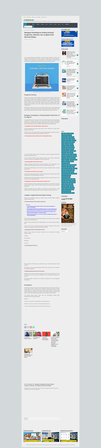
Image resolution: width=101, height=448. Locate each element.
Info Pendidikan (71, 147)
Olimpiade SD (69, 166)
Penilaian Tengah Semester (66, 175)
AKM (64, 133)
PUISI (69, 180)
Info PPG (63, 149)
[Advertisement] (50, 7)
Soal (55, 24)
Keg (46, 24)
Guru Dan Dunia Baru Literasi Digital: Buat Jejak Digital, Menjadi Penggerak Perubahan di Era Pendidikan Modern (71, 104)
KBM (68, 154)
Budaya (73, 138)
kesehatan (74, 156)
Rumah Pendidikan (72, 182)
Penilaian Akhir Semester (66, 173)
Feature (73, 142)
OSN (62, 168)
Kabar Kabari (64, 154)
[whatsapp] (34, 327)
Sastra (33, 24)
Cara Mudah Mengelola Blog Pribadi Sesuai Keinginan (71, 80)
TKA (72, 184)
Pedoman (63, 170)
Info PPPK (67, 149)
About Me (33, 17)
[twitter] (28, 327)
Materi (68, 163)
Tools (51, 24)
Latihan (63, 161)
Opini (73, 166)
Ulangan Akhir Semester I (69, 189)
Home (24, 17)
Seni (69, 184)
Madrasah (67, 161)
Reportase (63, 182)
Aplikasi (68, 133)
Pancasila (66, 168)
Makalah (71, 161)
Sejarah (66, 184)
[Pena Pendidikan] (47, 20)
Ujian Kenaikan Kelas (65, 187)
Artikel (72, 133)
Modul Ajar (64, 166)
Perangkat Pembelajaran (66, 177)
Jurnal (72, 152)
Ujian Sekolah (72, 187)
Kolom (42, 24)
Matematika (64, 163)
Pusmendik (73, 180)
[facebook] (25, 327)
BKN (66, 138)
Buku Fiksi (63, 140)
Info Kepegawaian (65, 147)
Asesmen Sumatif (68, 135)
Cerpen (63, 142)
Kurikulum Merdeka (73, 159)
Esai (69, 142)
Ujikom (63, 189)
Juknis (68, 152)
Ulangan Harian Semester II (66, 191)
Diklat (67, 142)
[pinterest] (31, 327)
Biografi (63, 138)
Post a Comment (30, 39)
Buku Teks (74, 140)
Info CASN (63, 145)
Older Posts (26, 419)
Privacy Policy (44, 17)
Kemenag (63, 156)
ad (62, 133)
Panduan (70, 168)
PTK (66, 180)
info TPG (72, 149)
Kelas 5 (75, 154)
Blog (69, 138)
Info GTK (72, 145)
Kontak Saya (28, 17)
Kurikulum (67, 159)
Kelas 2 (71, 154)
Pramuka (63, 180)
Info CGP (67, 145)
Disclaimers (38, 17)
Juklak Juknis (64, 152)
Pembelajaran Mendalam (70, 170)
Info (59, 24)
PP (62, 24)
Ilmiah (38, 24)
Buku (29, 24)
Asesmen (63, 135)
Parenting (75, 168)
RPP (67, 182)
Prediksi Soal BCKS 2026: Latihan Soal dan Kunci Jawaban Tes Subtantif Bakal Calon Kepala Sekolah (71, 95)
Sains (63, 184)
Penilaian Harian (73, 173)
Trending (67, 24)
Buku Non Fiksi (68, 140)
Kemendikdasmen (68, 156)
